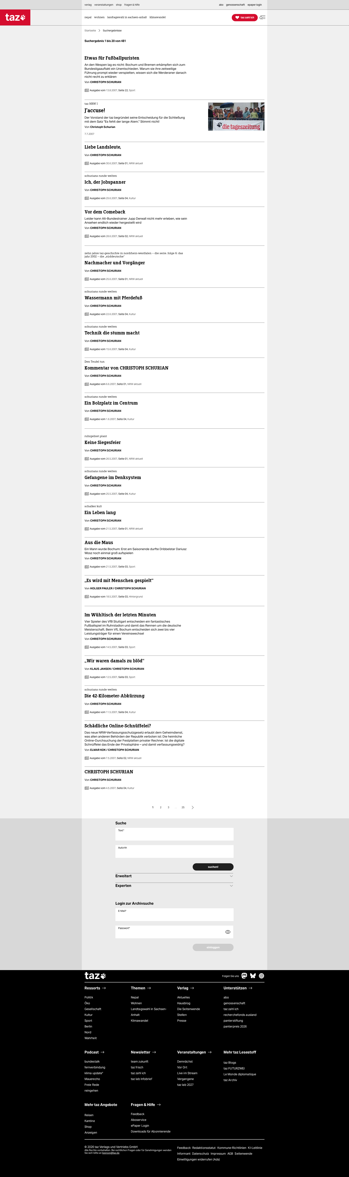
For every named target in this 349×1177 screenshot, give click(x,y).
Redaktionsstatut (204, 1148)
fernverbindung (95, 1067)
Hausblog (183, 1003)
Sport (88, 1021)
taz (95, 976)
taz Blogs (230, 1063)
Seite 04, (127, 198)
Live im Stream (187, 1073)
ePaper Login (140, 1126)
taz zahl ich (231, 1009)
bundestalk (92, 1061)
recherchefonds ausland (240, 1015)
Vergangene (185, 1079)
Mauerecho (92, 1079)
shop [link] (119, 4)
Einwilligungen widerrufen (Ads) (198, 1159)
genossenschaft (234, 1003)
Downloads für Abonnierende (151, 1131)
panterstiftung (233, 1021)
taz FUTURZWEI (234, 1068)
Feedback (137, 1114)
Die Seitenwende (188, 1009)
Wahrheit (91, 1038)
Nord (88, 1032)
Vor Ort (182, 1067)
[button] (262, 17)
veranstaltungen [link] (103, 4)
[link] (89, 17)
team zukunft (139, 1061)
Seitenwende (243, 1154)
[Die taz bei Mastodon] (244, 977)
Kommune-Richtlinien (232, 1148)
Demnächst (185, 1061)
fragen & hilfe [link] (132, 4)
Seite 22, (126, 90)
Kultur (89, 1015)
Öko (87, 1003)
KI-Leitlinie (255, 1148)
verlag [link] (88, 4)
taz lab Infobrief (141, 1079)
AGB (230, 1154)
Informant (184, 1154)
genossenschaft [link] (235, 4)
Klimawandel (139, 1021)
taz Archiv (230, 1080)
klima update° (94, 1073)
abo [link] (221, 4)
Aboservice (138, 1120)
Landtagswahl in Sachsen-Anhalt (149, 1012)
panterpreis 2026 (235, 1026)
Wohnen (136, 1003)
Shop (88, 1127)
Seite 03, (126, 566)
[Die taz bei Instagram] (261, 977)
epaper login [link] (255, 4)
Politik (89, 997)
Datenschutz (201, 1154)
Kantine (90, 1121)
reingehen (91, 1091)
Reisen (89, 1115)
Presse (181, 1021)
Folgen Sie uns (230, 976)
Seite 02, (130, 236)
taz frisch (137, 1067)
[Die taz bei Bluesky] (253, 977)
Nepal (135, 997)
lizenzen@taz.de (110, 1152)
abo (226, 997)
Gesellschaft (93, 1009)
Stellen (182, 1015)
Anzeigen (91, 1132)
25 (183, 807)
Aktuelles (183, 997)
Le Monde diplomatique (240, 1074)
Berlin (88, 1026)
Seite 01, (130, 163)
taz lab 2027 (185, 1085)
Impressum (218, 1154)
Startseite (90, 30)
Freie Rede (92, 1085)
